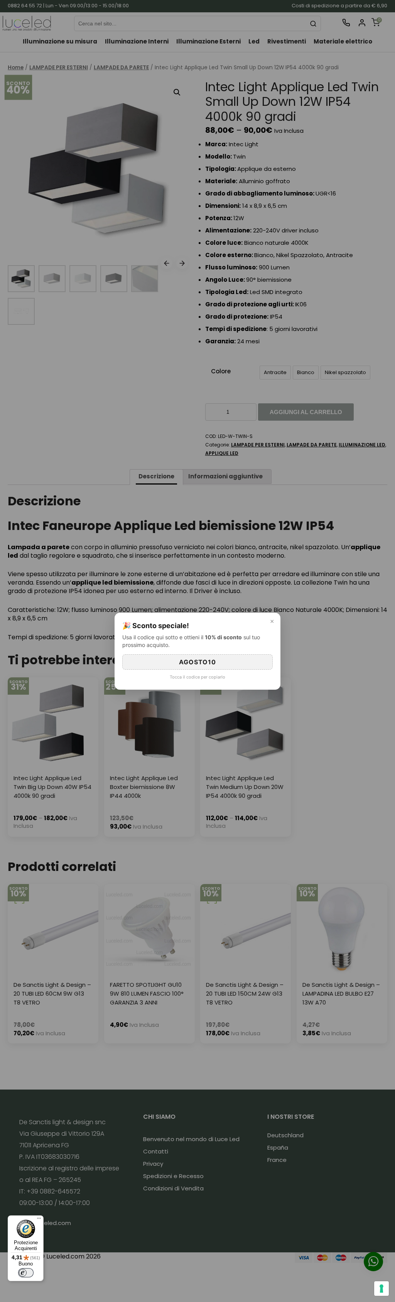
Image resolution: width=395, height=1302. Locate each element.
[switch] (26, 1272)
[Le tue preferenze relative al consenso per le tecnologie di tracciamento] (381, 1288)
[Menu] (39, 1220)
